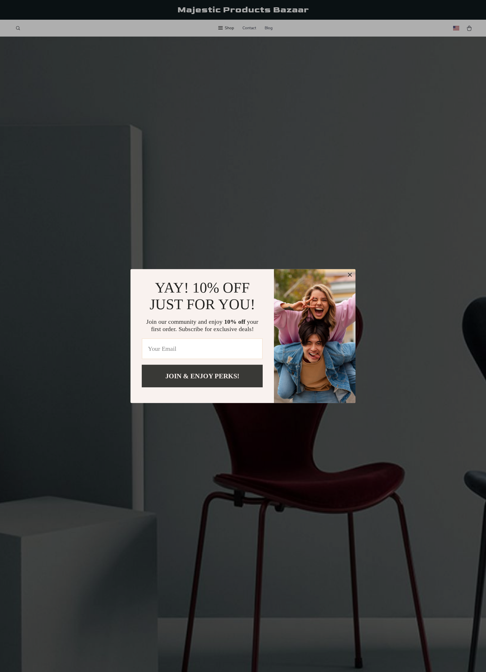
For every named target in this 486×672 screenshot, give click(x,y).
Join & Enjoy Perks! (202, 375)
